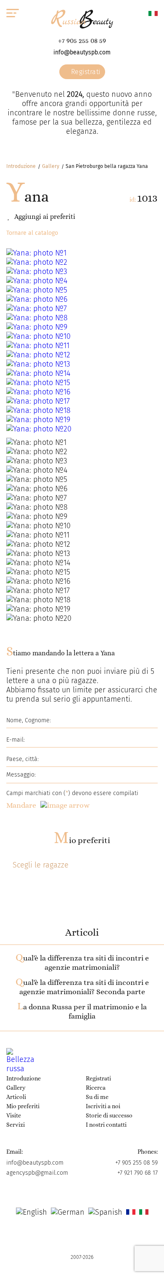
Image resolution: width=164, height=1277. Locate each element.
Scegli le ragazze (41, 865)
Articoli (16, 1096)
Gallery (50, 166)
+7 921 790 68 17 (137, 1172)
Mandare (21, 805)
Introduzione (21, 166)
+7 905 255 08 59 (82, 41)
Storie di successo (109, 1115)
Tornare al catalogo (32, 233)
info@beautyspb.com (82, 52)
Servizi (15, 1124)
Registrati (85, 72)
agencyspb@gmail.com (37, 1172)
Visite (13, 1115)
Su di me (97, 1096)
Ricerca (96, 1087)
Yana (27, 196)
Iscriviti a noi (103, 1106)
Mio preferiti (82, 840)
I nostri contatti (106, 1124)
